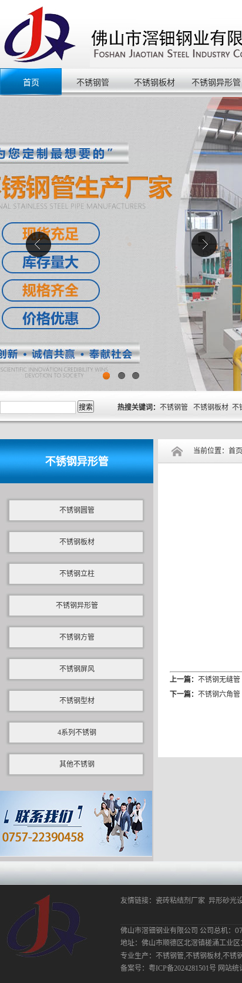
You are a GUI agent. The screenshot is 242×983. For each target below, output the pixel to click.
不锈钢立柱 (77, 574)
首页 (31, 82)
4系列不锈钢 (77, 732)
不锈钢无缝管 (219, 680)
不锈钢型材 (77, 701)
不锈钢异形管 (77, 605)
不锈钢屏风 (77, 669)
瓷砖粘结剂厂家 (182, 901)
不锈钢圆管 (77, 510)
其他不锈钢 (77, 764)
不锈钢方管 (77, 637)
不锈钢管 (92, 82)
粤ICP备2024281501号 (182, 968)
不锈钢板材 (154, 82)
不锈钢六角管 (219, 694)
